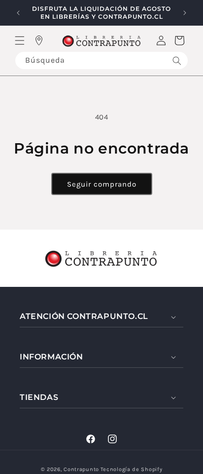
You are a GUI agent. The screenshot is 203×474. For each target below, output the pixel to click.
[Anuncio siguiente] (185, 13)
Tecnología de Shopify (132, 469)
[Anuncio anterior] (18, 13)
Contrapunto (81, 469)
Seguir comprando (101, 184)
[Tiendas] (39, 40)
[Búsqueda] (177, 60)
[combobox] (101, 60)
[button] (20, 40)
